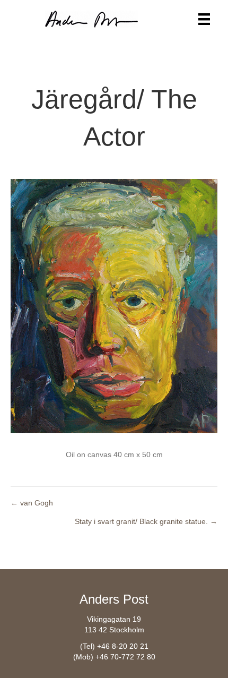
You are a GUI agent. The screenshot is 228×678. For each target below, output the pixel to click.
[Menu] (204, 19)
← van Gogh (32, 503)
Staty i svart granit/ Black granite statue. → (146, 521)
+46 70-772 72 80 (125, 657)
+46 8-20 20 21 (122, 646)
